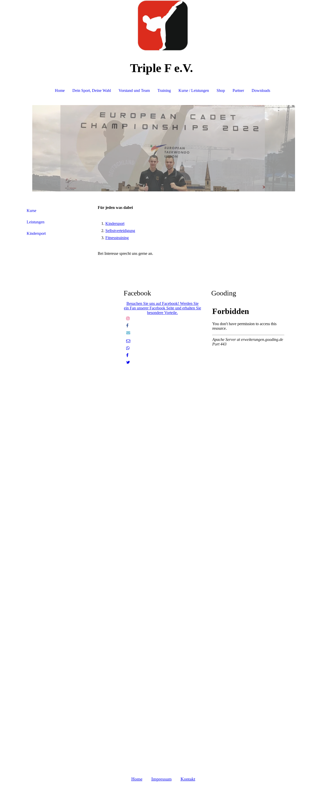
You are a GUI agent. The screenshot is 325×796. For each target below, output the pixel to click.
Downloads (261, 90)
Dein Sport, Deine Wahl (91, 90)
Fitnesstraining (117, 238)
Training (164, 90)
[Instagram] (128, 318)
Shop (221, 90)
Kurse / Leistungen (193, 90)
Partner (238, 90)
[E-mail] (128, 341)
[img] (162, 25)
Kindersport (36, 233)
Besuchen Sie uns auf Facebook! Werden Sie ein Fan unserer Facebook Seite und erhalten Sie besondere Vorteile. (162, 308)
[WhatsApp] (128, 348)
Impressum (161, 779)
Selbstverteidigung (120, 230)
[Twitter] (128, 362)
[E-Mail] (128, 332)
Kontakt (188, 779)
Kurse (31, 210)
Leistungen (35, 222)
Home (60, 90)
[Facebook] (127, 325)
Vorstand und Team (134, 90)
